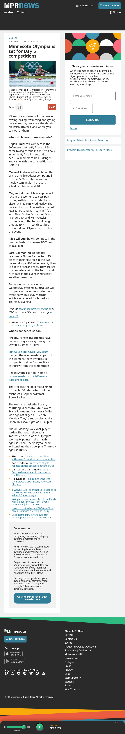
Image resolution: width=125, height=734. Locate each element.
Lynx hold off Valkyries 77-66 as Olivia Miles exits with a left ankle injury (33, 510)
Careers (69, 635)
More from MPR (74, 654)
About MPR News (74, 631)
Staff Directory (73, 677)
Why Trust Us (72, 689)
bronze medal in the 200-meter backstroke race (28, 378)
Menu (11, 12)
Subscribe (92, 119)
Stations (69, 681)
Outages (69, 662)
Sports (14, 38)
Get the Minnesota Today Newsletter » (32, 598)
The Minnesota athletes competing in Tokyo (33, 324)
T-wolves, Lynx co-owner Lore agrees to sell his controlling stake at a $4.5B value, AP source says (34, 492)
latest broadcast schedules (35, 309)
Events (68, 642)
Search (24, 12)
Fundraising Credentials (78, 650)
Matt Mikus (14, 41)
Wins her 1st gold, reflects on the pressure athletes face (33, 464)
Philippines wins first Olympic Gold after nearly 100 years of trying (32, 481)
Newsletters (71, 658)
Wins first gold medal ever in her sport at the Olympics (31, 472)
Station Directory (98, 140)
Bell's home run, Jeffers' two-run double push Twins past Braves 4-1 (31, 516)
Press (68, 666)
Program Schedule (76, 140)
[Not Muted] (4, 727)
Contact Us (71, 639)
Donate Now (109, 5)
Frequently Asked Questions (80, 646)
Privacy (69, 670)
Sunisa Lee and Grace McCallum (28, 352)
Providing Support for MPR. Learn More (89, 149)
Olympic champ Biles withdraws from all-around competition (33, 458)
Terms (73, 128)
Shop (67, 674)
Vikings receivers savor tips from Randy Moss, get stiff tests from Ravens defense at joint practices (34, 501)
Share (51, 107)
